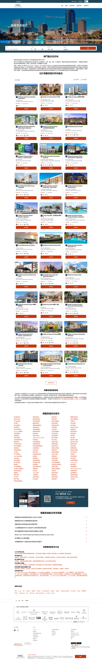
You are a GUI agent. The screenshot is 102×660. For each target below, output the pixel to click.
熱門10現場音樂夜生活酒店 (45, 574)
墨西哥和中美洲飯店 (47, 568)
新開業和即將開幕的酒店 (28, 553)
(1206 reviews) (25, 281)
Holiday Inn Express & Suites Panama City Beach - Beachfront (76, 216)
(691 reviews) (25, 222)
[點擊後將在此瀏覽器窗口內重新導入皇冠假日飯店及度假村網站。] (25, 618)
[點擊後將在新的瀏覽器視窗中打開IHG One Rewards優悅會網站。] (79, 622)
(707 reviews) (25, 251)
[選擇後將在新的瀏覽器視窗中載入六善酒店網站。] (18, 612)
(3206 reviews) (75, 222)
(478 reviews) (50, 370)
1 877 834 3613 (28, 644)
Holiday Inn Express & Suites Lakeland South (75, 186)
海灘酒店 (17, 557)
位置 (62, 5)
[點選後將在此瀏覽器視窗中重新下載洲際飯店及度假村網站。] (34, 612)
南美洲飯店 (55, 568)
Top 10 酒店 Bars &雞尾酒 (43, 572)
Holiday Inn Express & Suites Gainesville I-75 (75, 246)
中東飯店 (61, 568)
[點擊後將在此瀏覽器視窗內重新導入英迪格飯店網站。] (60, 612)
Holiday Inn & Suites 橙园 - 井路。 (51, 304)
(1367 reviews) (25, 340)
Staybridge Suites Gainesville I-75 (76, 363)
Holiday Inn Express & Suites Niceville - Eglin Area (25, 216)
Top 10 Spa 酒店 (71, 575)
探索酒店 (34, 631)
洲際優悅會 (86, 5)
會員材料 (53, 634)
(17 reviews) (50, 162)
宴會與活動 (72, 5)
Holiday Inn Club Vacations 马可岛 (51, 96)
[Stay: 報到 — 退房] (38, 49)
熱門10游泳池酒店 (44, 575)
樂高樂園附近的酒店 (50, 65)
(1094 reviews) (75, 192)
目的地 (7, 47)
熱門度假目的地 (32, 564)
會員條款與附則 (74, 629)
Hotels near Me (18, 564)
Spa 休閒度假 (61, 553)
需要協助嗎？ (19, 1)
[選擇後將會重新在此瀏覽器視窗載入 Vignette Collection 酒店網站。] (44, 611)
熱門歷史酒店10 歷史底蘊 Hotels (31, 575)
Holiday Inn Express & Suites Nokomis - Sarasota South (25, 157)
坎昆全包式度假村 (39, 557)
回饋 (71, 638)
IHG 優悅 (21, 399)
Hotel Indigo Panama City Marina (26, 245)
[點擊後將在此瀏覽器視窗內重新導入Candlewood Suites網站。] (83, 618)
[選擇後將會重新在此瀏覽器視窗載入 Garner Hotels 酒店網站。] (51, 618)
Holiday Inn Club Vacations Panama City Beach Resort (52, 364)
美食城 (16, 553)
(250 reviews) (25, 133)
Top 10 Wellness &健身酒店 (57, 572)
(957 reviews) (50, 192)
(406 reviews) (25, 192)
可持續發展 (54, 633)
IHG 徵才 (34, 629)
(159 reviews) (25, 370)
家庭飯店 (17, 561)
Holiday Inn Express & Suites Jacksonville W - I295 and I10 (75, 157)
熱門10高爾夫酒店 (34, 574)
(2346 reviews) (75, 311)
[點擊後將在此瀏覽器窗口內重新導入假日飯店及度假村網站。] (44, 618)
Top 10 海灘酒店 (70, 572)
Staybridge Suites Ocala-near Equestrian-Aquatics (50, 275)
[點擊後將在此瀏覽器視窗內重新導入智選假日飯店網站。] (38, 618)
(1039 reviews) (75, 162)
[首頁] (16, 600)
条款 (35, 657)
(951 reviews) (74, 132)
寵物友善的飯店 (48, 564)
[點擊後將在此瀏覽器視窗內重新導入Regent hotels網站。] (24, 612)
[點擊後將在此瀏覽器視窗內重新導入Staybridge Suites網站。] (69, 618)
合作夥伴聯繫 (35, 636)
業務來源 (34, 638)
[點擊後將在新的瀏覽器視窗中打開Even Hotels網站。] (32, 618)
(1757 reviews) (50, 340)
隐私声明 (33, 658)
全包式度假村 (31, 557)
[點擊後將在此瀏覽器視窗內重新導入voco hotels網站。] (73, 612)
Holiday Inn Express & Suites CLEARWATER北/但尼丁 (50, 127)
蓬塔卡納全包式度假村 (72, 557)
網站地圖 (72, 636)
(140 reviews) (50, 281)
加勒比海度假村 (23, 557)
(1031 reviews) (25, 103)
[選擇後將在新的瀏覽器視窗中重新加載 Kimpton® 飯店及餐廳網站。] (52, 612)
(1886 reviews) (50, 133)
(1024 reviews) (25, 311)
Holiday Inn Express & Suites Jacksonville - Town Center (50, 186)
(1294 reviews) (75, 340)
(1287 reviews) (75, 251)
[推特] (18, 630)
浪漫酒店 (44, 553)
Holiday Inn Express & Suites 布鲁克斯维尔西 (27, 305)
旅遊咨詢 (53, 631)
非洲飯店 (66, 568)
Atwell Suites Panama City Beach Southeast (51, 157)
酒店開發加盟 (35, 635)
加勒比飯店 (17, 568)
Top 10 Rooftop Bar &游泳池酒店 (58, 575)
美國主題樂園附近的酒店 (38, 561)
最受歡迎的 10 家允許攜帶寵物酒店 (73, 574)
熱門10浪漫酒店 (32, 572)
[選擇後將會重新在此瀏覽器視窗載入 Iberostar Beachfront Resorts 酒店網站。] (18, 618)
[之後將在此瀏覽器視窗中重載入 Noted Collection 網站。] (66, 612)
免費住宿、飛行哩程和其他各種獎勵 (64, 399)
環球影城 (36, 65)
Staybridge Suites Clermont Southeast (25, 364)
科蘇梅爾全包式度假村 (50, 557)
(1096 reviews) (50, 251)
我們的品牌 (79, 5)
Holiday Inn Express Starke (74, 274)
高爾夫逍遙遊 (68, 553)
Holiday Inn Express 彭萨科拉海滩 (76, 96)
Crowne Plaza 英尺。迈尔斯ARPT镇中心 (52, 216)
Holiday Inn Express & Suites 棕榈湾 (52, 334)
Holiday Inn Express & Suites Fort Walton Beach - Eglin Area (26, 127)
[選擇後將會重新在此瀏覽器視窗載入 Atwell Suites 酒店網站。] (62, 618)
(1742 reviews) (50, 222)
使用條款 (72, 631)
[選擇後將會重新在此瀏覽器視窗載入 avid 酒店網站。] (56, 618)
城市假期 (20, 553)
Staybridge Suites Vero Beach (75, 126)
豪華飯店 (25, 564)
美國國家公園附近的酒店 (26, 561)
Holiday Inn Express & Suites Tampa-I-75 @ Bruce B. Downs (75, 305)
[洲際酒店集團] (18, 5)
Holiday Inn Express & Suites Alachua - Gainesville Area (25, 335)
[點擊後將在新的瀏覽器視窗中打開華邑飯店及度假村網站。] (84, 612)
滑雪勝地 (49, 553)
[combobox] (18, 49)
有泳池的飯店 (38, 553)
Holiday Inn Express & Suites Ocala (52, 245)
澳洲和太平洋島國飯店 (36, 568)
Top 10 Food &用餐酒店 (22, 574)
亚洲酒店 (28, 568)
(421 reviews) (25, 162)
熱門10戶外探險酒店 (58, 574)
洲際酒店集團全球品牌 (37, 633)
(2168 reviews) (50, 310)
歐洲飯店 (23, 568)
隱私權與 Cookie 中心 (75, 633)
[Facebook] (15, 630)
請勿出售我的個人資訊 (75, 634)
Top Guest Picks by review (21, 572)
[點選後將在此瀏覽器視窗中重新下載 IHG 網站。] (22, 607)
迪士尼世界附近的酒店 (50, 561)
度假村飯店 (54, 553)
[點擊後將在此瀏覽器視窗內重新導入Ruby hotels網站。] (78, 612)
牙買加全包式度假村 (61, 557)
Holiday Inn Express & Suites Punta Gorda (27, 275)
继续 (80, 656)
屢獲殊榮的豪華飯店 (57, 564)
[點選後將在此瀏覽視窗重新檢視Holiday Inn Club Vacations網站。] (76, 618)
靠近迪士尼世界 (29, 65)
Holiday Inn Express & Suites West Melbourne (76, 335)
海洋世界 (42, 65)
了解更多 (73, 647)
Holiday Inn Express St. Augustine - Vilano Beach (27, 97)
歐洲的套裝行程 (40, 564)
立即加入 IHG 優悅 (79, 399)
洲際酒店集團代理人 (55, 629)
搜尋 (88, 48)
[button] (86, 1)
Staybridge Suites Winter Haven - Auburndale (26, 186)
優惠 (66, 5)
